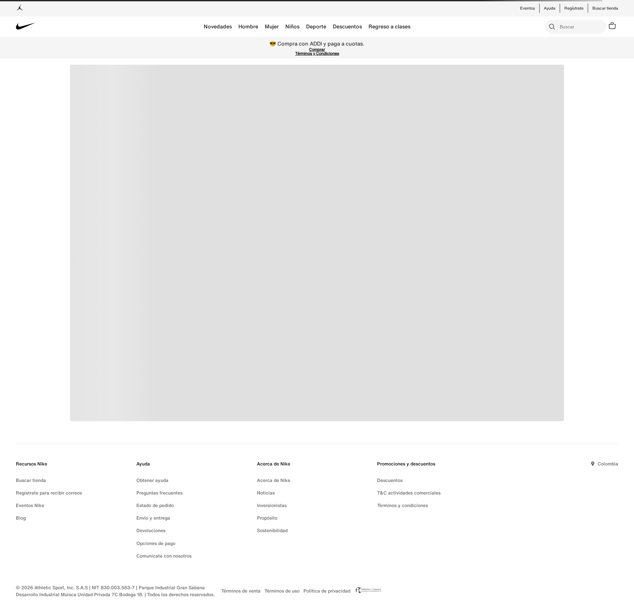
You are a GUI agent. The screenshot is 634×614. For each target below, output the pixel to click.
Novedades (218, 26)
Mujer (272, 26)
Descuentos (347, 26)
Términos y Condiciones (317, 53)
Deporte (316, 26)
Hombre (248, 26)
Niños (292, 26)
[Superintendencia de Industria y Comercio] (366, 591)
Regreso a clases (389, 26)
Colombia (608, 463)
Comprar (317, 49)
